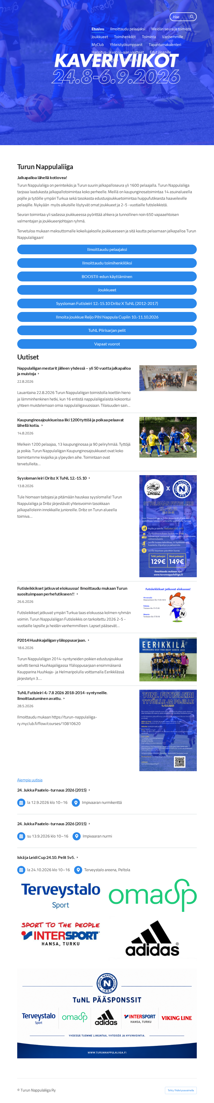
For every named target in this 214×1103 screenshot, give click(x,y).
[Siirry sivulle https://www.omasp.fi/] (153, 895)
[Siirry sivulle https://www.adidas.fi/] (153, 938)
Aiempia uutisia (30, 780)
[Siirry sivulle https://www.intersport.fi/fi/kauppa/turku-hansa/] (61, 933)
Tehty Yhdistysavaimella (181, 1090)
